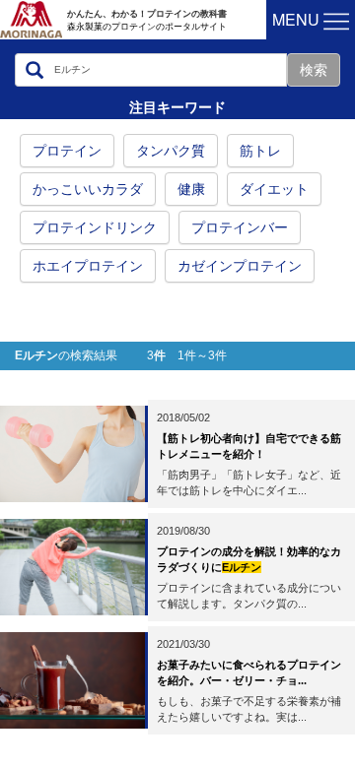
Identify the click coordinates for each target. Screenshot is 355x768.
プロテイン (67, 151)
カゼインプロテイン (240, 266)
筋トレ (260, 151)
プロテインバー (239, 227)
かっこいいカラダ (88, 189)
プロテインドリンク (95, 227)
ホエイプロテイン (88, 266)
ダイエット (274, 189)
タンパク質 (170, 151)
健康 (191, 189)
